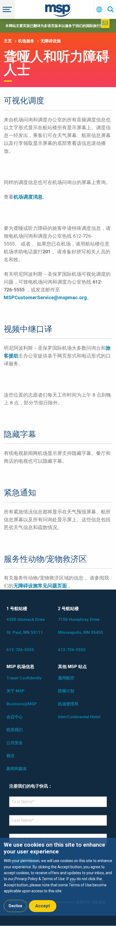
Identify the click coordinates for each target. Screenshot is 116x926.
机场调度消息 (28, 197)
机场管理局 (68, 704)
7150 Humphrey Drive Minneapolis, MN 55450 (80, 626)
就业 (10, 755)
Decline (15, 906)
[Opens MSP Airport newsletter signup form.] (105, 23)
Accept (42, 905)
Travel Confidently (24, 678)
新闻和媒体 (16, 768)
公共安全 (14, 742)
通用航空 (66, 678)
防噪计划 (66, 691)
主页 (8, 41)
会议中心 (14, 716)
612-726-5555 (20, 649)
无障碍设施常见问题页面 (40, 585)
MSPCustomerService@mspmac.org (45, 297)
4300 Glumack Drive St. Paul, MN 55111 (25, 626)
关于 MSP (15, 691)
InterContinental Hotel (79, 716)
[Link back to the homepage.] (58, 11)
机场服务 (26, 41)
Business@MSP (21, 704)
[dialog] (58, 877)
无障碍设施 (50, 41)
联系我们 (14, 729)
